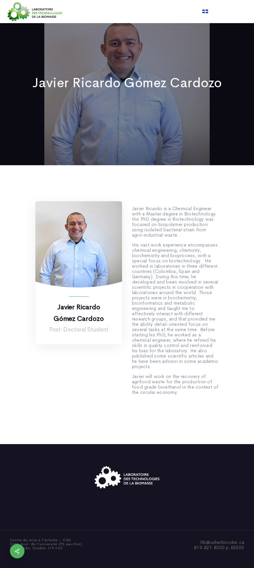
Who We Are (82, 12)
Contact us (194, 12)
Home (53, 12)
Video (167, 12)
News (146, 12)
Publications (118, 12)
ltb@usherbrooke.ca (222, 542)
